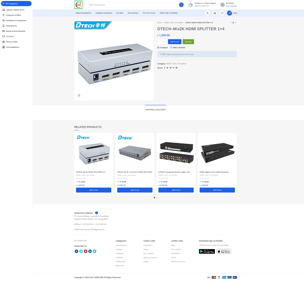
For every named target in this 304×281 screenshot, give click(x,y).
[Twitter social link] (167, 67)
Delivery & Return (150, 257)
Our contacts (148, 253)
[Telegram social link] (176, 67)
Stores (145, 249)
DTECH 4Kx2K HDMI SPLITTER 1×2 (90, 172)
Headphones (121, 261)
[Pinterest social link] (170, 67)
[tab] (155, 108)
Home (159, 22)
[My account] (207, 13)
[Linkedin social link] (173, 67)
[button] (93, 190)
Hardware (120, 253)
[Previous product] (231, 22)
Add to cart (174, 42)
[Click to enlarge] (79, 95)
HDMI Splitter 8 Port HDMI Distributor (214, 172)
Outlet (145, 261)
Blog (173, 245)
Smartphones (121, 245)
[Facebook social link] (164, 67)
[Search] (181, 4)
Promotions (147, 245)
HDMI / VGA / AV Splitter (174, 22)
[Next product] (236, 22)
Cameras (119, 257)
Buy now (188, 42)
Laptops (119, 249)
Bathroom (120, 265)
